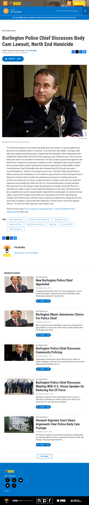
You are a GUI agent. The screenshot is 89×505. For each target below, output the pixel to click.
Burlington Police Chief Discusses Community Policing (58, 350)
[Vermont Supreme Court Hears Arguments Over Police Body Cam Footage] (19, 424)
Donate (80, 3)
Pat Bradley (32, 50)
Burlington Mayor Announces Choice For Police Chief (60, 316)
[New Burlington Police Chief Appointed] (19, 284)
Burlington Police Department (39, 219)
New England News (9, 31)
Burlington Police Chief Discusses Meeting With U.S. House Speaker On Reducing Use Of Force (60, 386)
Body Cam (52, 224)
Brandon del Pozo (15, 224)
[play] (6, 11)
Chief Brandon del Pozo (35, 224)
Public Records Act (15, 229)
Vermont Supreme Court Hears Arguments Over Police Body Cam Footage (58, 424)
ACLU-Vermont (67, 224)
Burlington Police (61, 219)
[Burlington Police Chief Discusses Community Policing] (19, 352)
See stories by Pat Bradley (26, 252)
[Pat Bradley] (7, 250)
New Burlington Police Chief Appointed (54, 282)
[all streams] (86, 11)
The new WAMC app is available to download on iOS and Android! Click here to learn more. (44, 17)
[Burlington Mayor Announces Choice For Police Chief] (19, 318)
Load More (44, 456)
